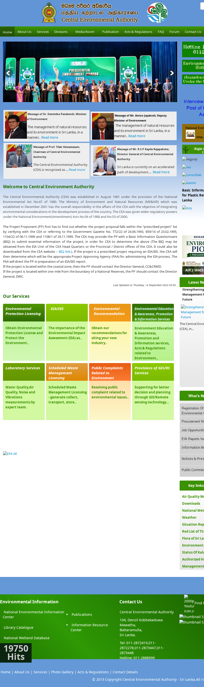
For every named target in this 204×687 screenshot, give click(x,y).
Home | (7, 672)
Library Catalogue (18, 627)
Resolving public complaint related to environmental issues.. (110, 392)
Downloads (191, 503)
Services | (42, 672)
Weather (189, 517)
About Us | (23, 672)
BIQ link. (65, 251)
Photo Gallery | (63, 672)
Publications (82, 614)
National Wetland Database (27, 637)
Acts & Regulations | (94, 672)
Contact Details (125, 672)
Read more (50, 137)
